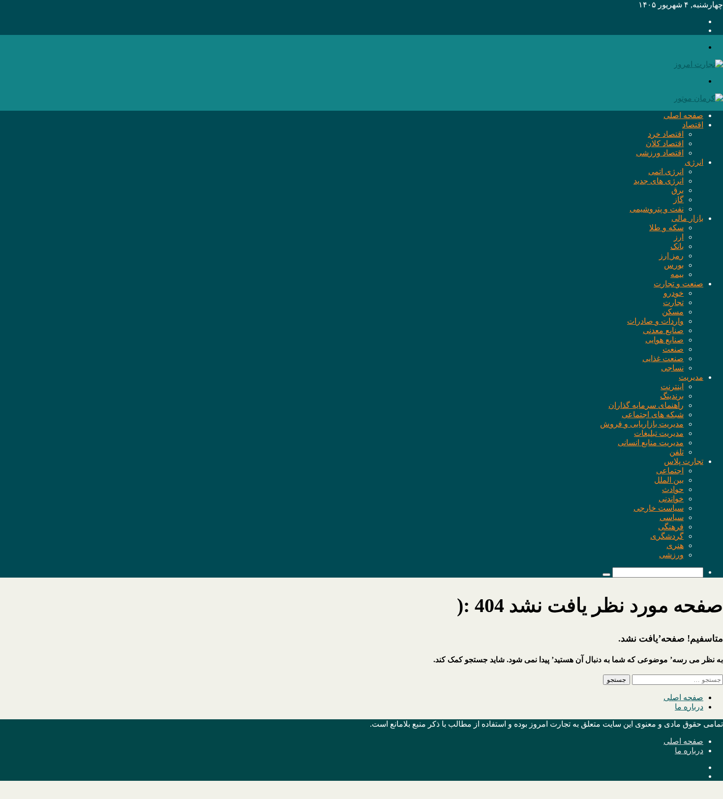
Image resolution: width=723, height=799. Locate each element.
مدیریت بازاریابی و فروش (642, 424)
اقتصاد (692, 125)
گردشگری (667, 536)
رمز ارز (671, 255)
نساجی (672, 368)
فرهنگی (671, 526)
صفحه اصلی (683, 115)
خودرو (673, 293)
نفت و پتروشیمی (657, 209)
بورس (674, 265)
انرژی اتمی (666, 171)
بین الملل (669, 480)
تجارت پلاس (683, 461)
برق (677, 190)
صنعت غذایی (663, 358)
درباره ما (689, 707)
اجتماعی (670, 470)
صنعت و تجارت (678, 283)
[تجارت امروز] (698, 64)
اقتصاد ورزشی (660, 153)
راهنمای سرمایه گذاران (646, 405)
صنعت (673, 349)
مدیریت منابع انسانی (651, 442)
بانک (677, 246)
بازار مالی (687, 218)
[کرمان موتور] (698, 98)
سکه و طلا (666, 227)
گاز (678, 199)
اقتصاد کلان (665, 143)
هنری (675, 545)
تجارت (673, 302)
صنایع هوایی (664, 340)
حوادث (673, 489)
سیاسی (672, 517)
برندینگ (672, 396)
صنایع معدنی (663, 330)
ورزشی (671, 555)
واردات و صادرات (655, 321)
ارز (679, 237)
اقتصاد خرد (666, 134)
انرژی (694, 162)
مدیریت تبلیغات (659, 433)
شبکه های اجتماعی (653, 414)
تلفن (676, 452)
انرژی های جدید (658, 181)
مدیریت (691, 377)
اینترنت (672, 386)
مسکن (673, 311)
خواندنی (671, 498)
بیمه (677, 274)
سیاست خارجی (658, 508)
